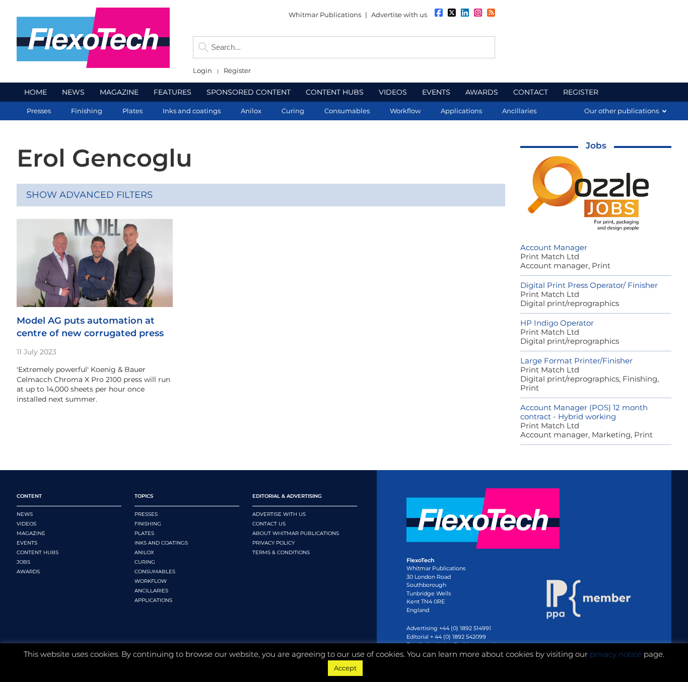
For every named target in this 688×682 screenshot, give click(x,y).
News (25, 514)
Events (27, 543)
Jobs (596, 145)
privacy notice (616, 654)
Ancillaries (151, 590)
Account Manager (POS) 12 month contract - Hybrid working (584, 412)
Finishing (147, 523)
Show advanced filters (89, 194)
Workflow (150, 581)
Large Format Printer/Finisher (576, 360)
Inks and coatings (161, 543)
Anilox (144, 552)
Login (202, 70)
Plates (144, 533)
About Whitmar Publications (295, 533)
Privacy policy (273, 543)
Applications (153, 600)
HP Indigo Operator (557, 323)
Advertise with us (399, 15)
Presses (146, 514)
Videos (26, 523)
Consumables (154, 571)
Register (237, 70)
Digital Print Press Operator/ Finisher (589, 285)
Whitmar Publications (325, 15)
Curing (144, 562)
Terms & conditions (281, 552)
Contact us (269, 523)
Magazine (31, 533)
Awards (28, 571)
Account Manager (553, 247)
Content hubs (37, 552)
